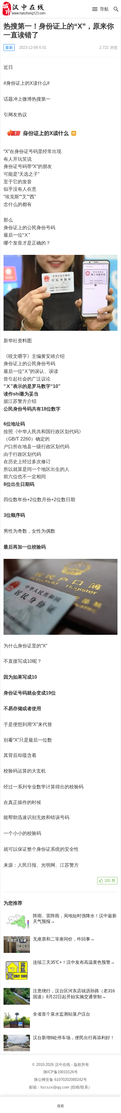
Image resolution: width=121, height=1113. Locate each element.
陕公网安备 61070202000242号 (60, 1079)
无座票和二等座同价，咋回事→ (64, 938)
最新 (9, 47)
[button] (100, 9)
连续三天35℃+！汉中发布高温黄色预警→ (74, 962)
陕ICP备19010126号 (60, 1072)
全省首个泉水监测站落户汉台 (61, 1013)
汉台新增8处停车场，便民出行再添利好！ (74, 1037)
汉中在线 (62, 1064)
